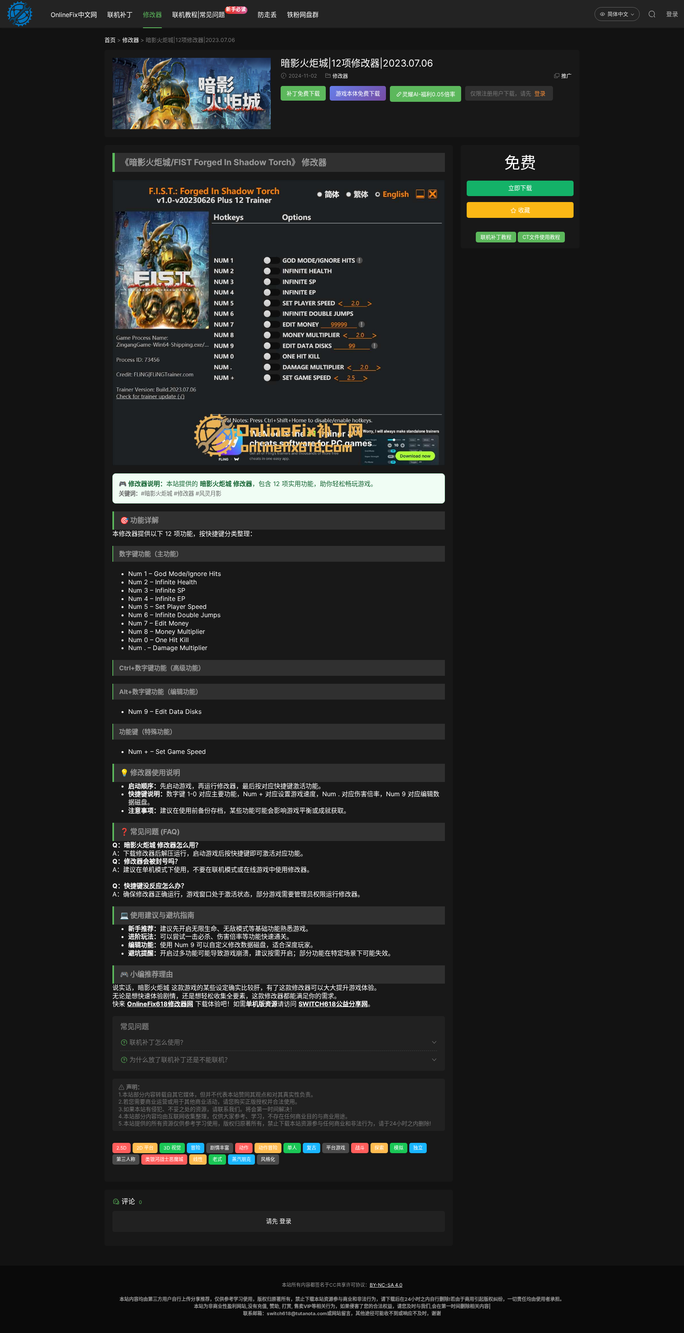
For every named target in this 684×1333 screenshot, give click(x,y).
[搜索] (652, 14)
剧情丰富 (219, 1148)
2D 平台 (145, 1148)
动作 (244, 1148)
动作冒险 (267, 1148)
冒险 (195, 1148)
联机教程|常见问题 (209, 12)
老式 (217, 1159)
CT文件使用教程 (541, 237)
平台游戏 (335, 1148)
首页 (110, 39)
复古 (311, 1148)
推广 (566, 75)
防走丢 (267, 15)
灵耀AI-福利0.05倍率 (428, 94)
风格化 (268, 1159)
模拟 (398, 1148)
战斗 (360, 1148)
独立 (418, 1148)
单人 (292, 1148)
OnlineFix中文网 (74, 15)
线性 (198, 1159)
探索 (379, 1148)
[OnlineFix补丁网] (20, 14)
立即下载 (520, 188)
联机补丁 (120, 15)
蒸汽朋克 (241, 1159)
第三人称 (125, 1159)
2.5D (121, 1148)
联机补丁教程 (496, 237)
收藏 (523, 210)
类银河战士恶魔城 (164, 1159)
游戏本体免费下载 (358, 93)
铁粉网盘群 (303, 15)
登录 (539, 93)
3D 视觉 (172, 1148)
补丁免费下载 (303, 93)
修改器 (152, 15)
